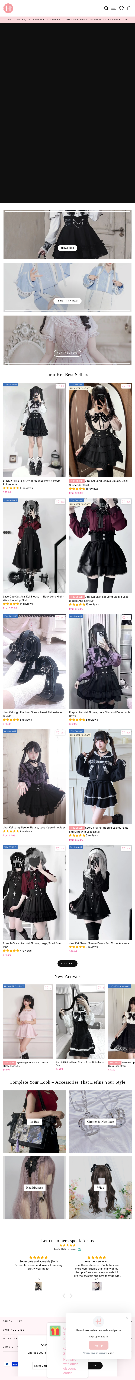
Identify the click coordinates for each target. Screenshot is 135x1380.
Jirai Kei (67, 248)
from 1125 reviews (65, 1249)
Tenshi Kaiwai (67, 301)
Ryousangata (67, 353)
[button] (11, 488)
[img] (67, 1245)
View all (67, 963)
